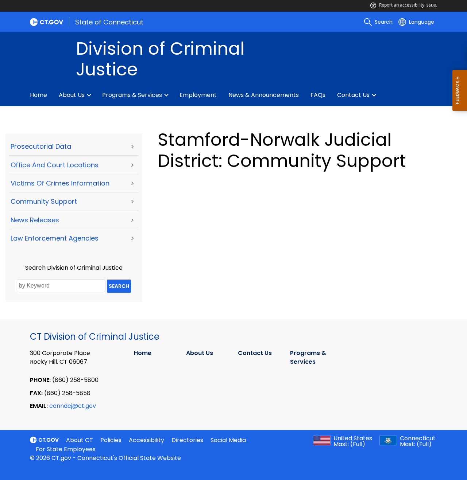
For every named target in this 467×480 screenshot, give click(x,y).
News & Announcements (263, 95)
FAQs (317, 95)
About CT (79, 440)
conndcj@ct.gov (72, 406)
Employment (198, 95)
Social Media (228, 440)
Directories (187, 440)
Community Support (44, 201)
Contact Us (353, 95)
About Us (72, 95)
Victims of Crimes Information (60, 183)
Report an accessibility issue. (408, 5)
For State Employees (66, 449)
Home (38, 95)
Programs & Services (132, 95)
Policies (110, 440)
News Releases (35, 220)
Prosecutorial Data (41, 146)
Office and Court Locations (55, 164)
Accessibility (146, 440)
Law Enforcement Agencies (55, 238)
